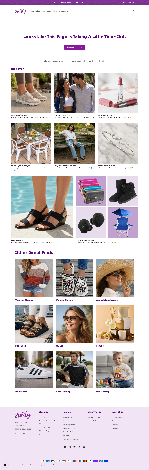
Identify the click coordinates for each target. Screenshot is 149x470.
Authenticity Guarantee (72, 428)
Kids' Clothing (102, 391)
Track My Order (69, 425)
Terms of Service (45, 427)
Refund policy (30, 465)
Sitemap (42, 434)
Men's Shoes (21, 391)
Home (99, 346)
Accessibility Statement (72, 439)
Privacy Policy (44, 431)
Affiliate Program (94, 417)
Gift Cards (115, 428)
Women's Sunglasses (106, 300)
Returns (66, 435)
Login (124, 3)
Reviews (115, 421)
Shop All (115, 425)
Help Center (67, 417)
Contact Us (67, 421)
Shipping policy (66, 465)
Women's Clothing (24, 300)
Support (67, 412)
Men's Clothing (63, 391)
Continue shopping (74, 47)
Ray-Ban (59, 346)
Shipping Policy (68, 432)
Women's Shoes (63, 300)
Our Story (42, 417)
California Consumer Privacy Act (49, 422)
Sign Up (131, 3)
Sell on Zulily (92, 421)
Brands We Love (117, 417)
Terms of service (53, 465)
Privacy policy (41, 465)
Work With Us (94, 412)
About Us (43, 412)
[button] (61, 11)
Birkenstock (21, 346)
